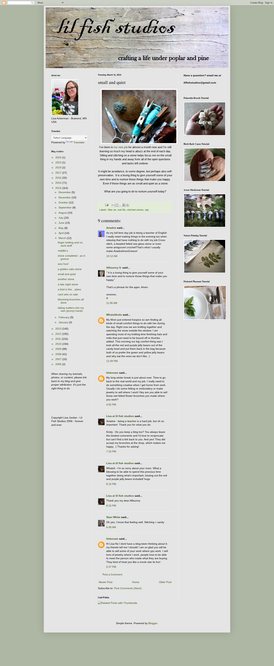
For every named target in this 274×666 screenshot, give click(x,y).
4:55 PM (111, 404)
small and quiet (67, 274)
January (64, 322)
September (65, 207)
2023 (58, 162)
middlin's (63, 250)
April (61, 232)
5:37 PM (111, 566)
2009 (58, 348)
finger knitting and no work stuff (70, 244)
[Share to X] (120, 205)
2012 (58, 333)
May (61, 227)
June (62, 222)
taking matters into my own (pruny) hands (71, 309)
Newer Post (105, 582)
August (63, 212)
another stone (66, 279)
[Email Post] (106, 205)
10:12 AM (111, 256)
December (65, 192)
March (63, 238)
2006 (58, 364)
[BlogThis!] (117, 205)
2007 (58, 359)
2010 (58, 343)
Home (135, 582)
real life (121, 210)
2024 (58, 157)
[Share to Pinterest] (127, 205)
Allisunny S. (114, 267)
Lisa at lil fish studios (120, 416)
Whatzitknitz (114, 314)
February (64, 317)
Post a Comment (112, 574)
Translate (78, 142)
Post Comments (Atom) (128, 588)
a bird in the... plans (69, 289)
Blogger (152, 623)
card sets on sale (68, 294)
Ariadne (111, 227)
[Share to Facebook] (124, 205)
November (65, 197)
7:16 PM (111, 451)
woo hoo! (63, 263)
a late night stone (68, 284)
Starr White (113, 517)
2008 (58, 354)
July (61, 217)
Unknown (112, 372)
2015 (58, 182)
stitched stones (135, 210)
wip (147, 210)
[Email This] (113, 205)
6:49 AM (111, 527)
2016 (58, 177)
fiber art (112, 210)
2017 (58, 172)
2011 (58, 338)
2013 (58, 328)
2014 (58, 187)
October (64, 202)
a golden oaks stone (70, 269)
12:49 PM (112, 361)
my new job (121, 147)
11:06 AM (111, 302)
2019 (58, 167)
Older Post (165, 582)
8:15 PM (111, 484)
